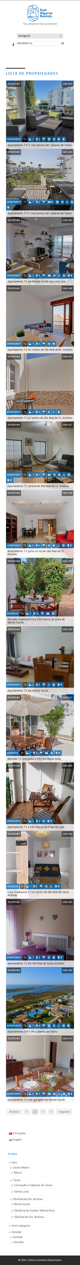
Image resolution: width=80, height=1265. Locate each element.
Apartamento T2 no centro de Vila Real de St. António (40, 417)
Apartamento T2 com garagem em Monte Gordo (36, 1099)
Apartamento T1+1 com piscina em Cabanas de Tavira (39, 145)
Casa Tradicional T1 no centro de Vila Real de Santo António (38, 894)
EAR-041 (67, 356)
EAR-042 (67, 288)
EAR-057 (67, 424)
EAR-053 (67, 833)
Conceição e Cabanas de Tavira (33, 1185)
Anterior (14, 1111)
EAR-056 (67, 492)
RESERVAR (14, 83)
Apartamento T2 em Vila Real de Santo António (36, 963)
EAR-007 (67, 561)
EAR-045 (67, 902)
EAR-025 (67, 629)
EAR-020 (67, 83)
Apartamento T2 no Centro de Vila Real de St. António (40, 349)
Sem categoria (21, 1225)
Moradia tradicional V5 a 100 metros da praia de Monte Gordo (36, 621)
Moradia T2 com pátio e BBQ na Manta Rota (34, 758)
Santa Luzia (21, 1191)
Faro (14, 1162)
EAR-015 (67, 1038)
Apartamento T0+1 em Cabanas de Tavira (32, 1031)
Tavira (16, 1180)
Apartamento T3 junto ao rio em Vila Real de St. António (36, 553)
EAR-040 (67, 970)
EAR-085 (67, 765)
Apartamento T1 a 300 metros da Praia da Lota (36, 827)
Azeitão (19, 1242)
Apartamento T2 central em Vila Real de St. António (38, 486)
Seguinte (64, 1111)
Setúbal (16, 1232)
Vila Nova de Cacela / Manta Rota (34, 1210)
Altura (18, 1172)
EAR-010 (67, 697)
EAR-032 (67, 220)
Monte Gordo (22, 1204)
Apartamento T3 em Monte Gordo (28, 690)
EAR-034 (67, 152)
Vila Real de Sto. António (28, 1199)
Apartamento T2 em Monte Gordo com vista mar (36, 281)
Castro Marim (21, 1167)
